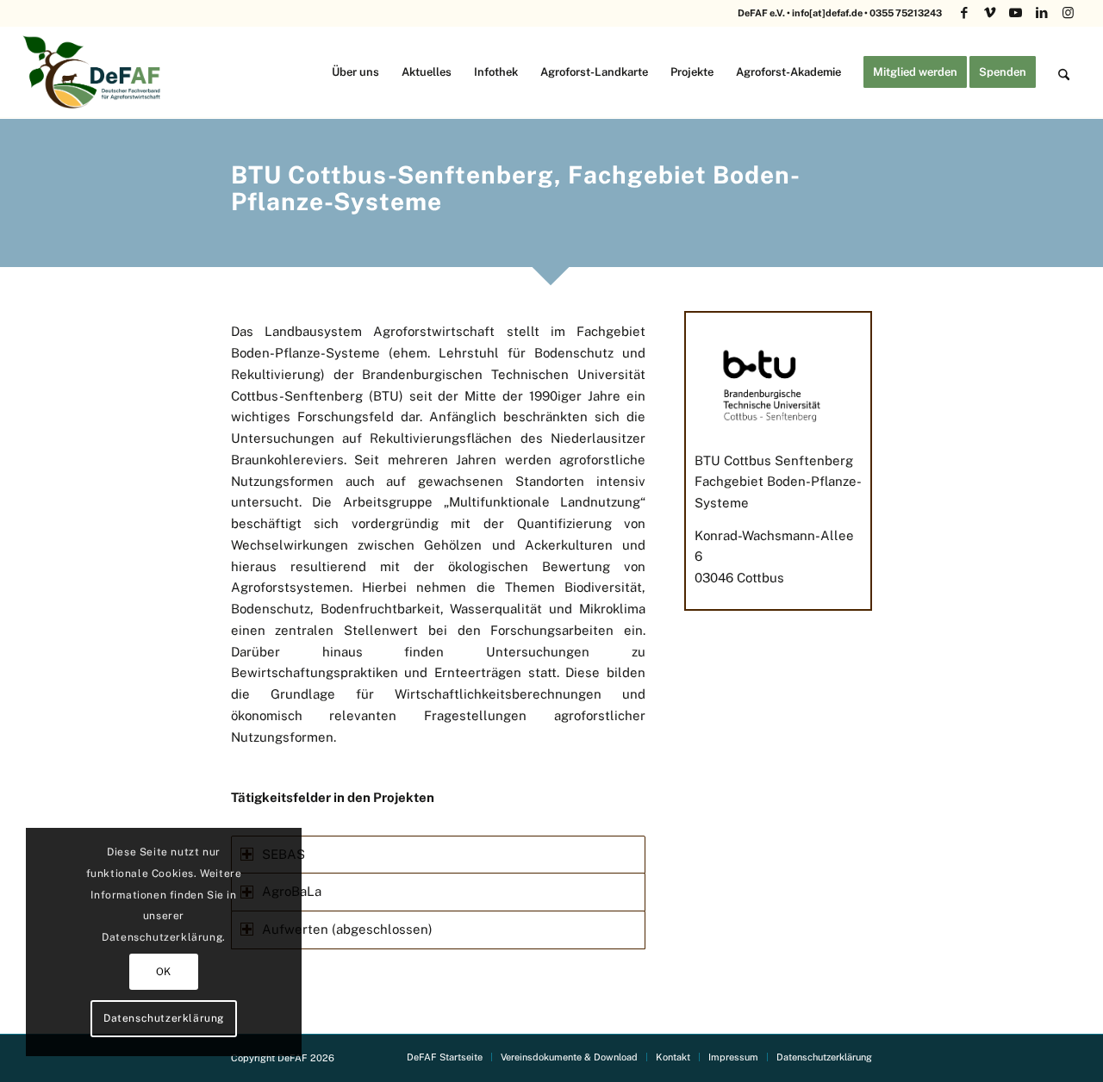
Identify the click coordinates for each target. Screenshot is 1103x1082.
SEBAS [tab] (283, 854)
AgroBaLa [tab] (291, 891)
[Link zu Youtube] (1015, 13)
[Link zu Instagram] (1068, 13)
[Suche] (1064, 72)
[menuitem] (355, 72)
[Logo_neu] (93, 72)
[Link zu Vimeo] (989, 13)
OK (163, 972)
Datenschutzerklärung (163, 1018)
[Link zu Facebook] (963, 13)
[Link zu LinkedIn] (1041, 13)
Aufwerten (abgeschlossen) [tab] (347, 929)
